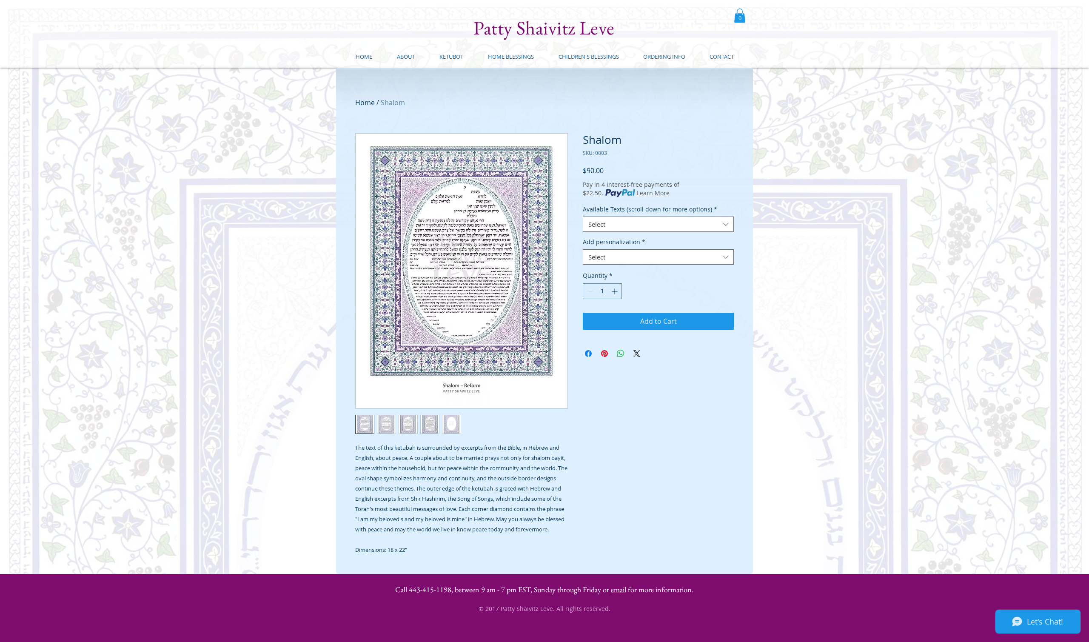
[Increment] (615, 291)
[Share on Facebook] (588, 353)
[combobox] (658, 224)
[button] (740, 16)
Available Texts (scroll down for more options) (650, 209)
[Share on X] (637, 353)
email (618, 589)
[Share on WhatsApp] (621, 353)
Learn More (653, 193)
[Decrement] (589, 291)
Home (365, 102)
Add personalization (614, 242)
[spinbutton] (602, 291)
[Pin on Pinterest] (604, 353)
